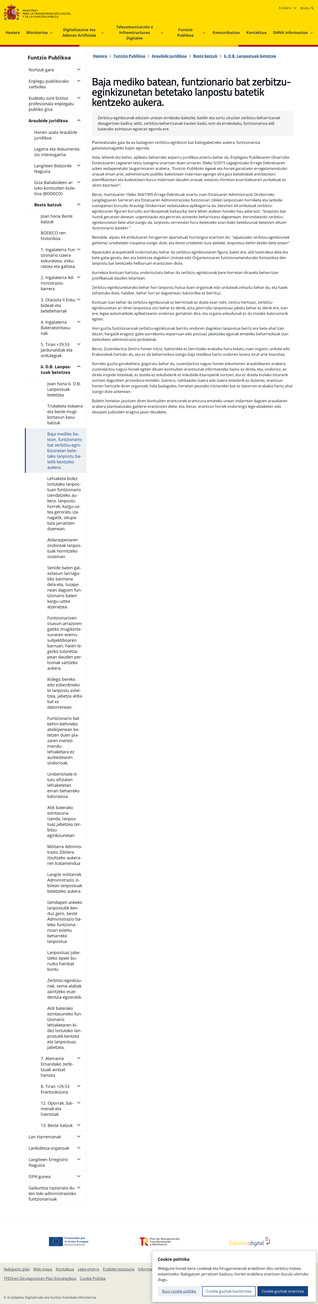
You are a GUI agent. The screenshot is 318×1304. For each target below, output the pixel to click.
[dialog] (234, 1276)
